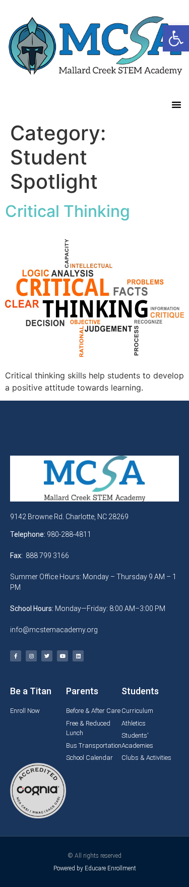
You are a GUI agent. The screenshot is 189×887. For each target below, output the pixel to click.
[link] (176, 38)
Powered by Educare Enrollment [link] (94, 868)
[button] (176, 104)
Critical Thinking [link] (67, 211)
